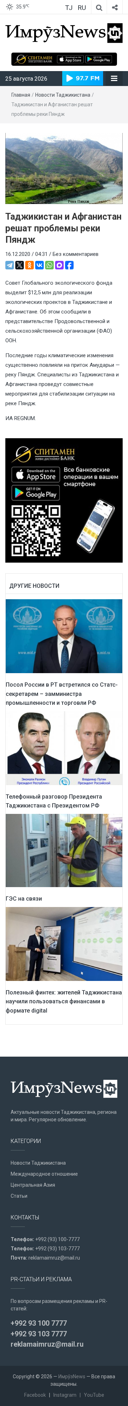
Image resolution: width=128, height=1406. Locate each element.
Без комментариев (75, 254)
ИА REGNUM (20, 418)
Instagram (64, 1395)
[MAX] (59, 265)
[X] (19, 265)
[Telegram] (9, 265)
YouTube (94, 1395)
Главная (20, 95)
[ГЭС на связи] (64, 850)
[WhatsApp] (49, 265)
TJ (69, 8)
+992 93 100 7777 (39, 1323)
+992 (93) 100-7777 (57, 1239)
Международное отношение (44, 1174)
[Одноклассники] (29, 265)
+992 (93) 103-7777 (57, 1248)
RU (82, 8)
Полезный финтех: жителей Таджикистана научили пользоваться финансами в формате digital (64, 1001)
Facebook (35, 1395)
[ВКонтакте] (39, 265)
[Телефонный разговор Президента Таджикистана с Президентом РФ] (64, 748)
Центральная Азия (33, 1185)
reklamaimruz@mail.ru (54, 1258)
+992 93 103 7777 (39, 1334)
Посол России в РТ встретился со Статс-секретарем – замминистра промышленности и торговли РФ (62, 693)
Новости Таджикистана (62, 95)
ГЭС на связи (24, 898)
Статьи (19, 1196)
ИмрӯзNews (71, 1376)
